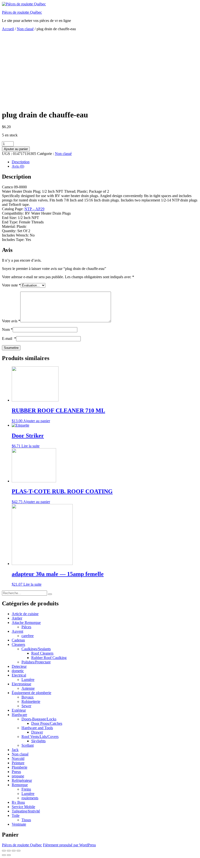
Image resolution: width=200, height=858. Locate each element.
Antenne (28, 688)
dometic (18, 671)
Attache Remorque (26, 622)
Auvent (17, 631)
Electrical (19, 675)
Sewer (26, 706)
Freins (26, 789)
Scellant (27, 745)
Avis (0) (18, 166)
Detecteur (19, 666)
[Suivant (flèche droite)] (9, 855)
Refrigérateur (22, 780)
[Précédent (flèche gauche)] (4, 855)
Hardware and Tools (37, 728)
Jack (15, 750)
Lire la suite (30, 446)
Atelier (17, 618)
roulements (29, 798)
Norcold (18, 758)
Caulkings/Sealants (36, 649)
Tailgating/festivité (26, 811)
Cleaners (18, 644)
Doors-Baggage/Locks (38, 719)
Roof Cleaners (42, 653)
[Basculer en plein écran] (14, 850)
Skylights (38, 741)
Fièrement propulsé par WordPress (69, 845)
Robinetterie (30, 701)
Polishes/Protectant (35, 662)
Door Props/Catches (46, 723)
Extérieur (19, 710)
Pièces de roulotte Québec (22, 12)
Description (21, 162)
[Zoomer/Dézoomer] (18, 850)
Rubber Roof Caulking (49, 658)
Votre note (11, 285)
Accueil (8, 29)
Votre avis (11, 321)
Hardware (19, 715)
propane (18, 776)
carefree (27, 636)
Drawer (37, 732)
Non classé (25, 29)
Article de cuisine (25, 614)
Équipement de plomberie (31, 693)
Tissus (26, 820)
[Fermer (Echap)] (4, 850)
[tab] (105, 162)
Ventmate (19, 824)
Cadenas (18, 640)
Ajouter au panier (16, 149)
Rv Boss (18, 802)
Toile (16, 815)
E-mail (9, 338)
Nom (7, 329)
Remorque (20, 785)
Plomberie (19, 767)
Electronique (21, 684)
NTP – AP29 (34, 209)
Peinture (18, 763)
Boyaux (27, 697)
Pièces (26, 627)
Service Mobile (23, 807)
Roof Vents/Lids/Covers (40, 736)
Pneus (16, 772)
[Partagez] (9, 850)
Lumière (27, 679)
